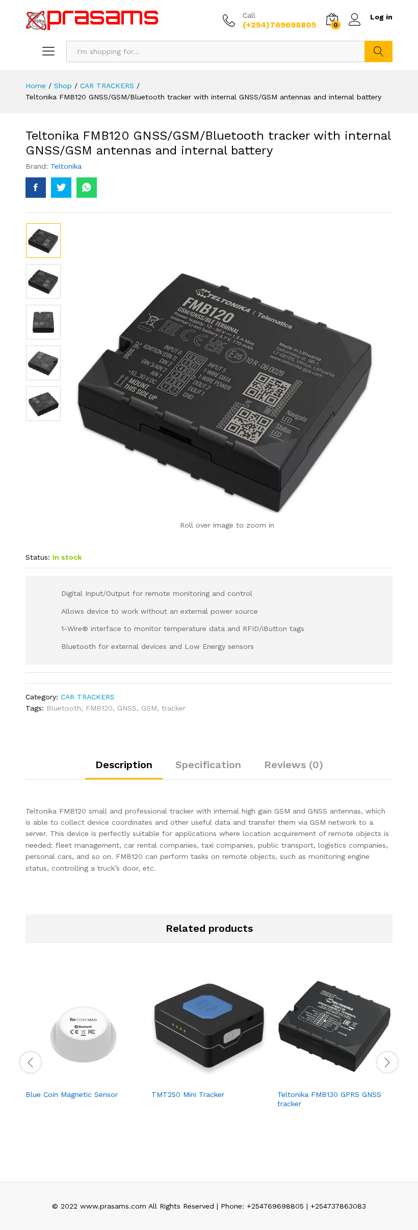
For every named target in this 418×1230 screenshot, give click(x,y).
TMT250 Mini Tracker (187, 1094)
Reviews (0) (293, 765)
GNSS (127, 708)
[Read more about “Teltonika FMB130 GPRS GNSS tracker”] (323, 1077)
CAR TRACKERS (88, 697)
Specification (208, 765)
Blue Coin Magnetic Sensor (71, 1094)
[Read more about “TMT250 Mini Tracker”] (197, 1077)
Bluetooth (63, 708)
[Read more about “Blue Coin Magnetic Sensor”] (72, 1077)
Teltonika (66, 166)
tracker (174, 708)
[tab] (124, 769)
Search (378, 51)
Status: (37, 557)
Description (123, 765)
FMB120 (99, 708)
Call (249, 15)
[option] (43, 240)
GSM (149, 708)
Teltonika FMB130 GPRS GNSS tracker (329, 1099)
